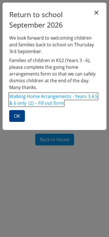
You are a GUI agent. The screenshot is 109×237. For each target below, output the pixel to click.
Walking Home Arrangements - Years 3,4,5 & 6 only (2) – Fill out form (53, 99)
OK (17, 116)
